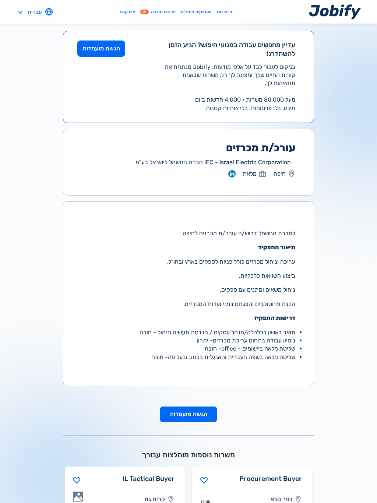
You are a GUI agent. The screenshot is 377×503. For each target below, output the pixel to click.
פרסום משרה (159, 11)
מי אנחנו (224, 11)
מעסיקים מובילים (196, 11)
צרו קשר (127, 11)
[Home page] (335, 11)
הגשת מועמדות (101, 48)
